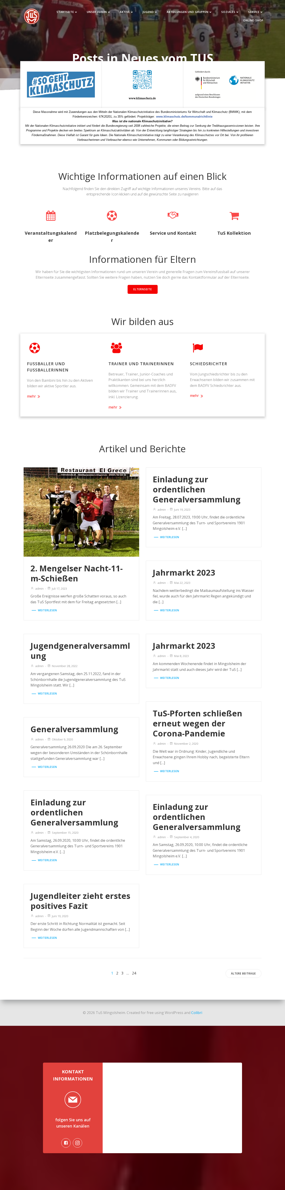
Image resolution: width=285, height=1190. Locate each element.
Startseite (65, 12)
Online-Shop (253, 20)
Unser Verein (97, 12)
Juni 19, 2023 (182, 510)
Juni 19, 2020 (60, 916)
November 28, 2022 (64, 666)
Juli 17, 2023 (59, 589)
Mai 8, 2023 (181, 656)
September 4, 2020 (186, 837)
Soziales (228, 12)
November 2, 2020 (186, 744)
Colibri (196, 1012)
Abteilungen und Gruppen (187, 12)
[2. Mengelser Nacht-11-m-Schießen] (81, 511)
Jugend (148, 12)
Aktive (125, 12)
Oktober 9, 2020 (62, 739)
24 (134, 973)
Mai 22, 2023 (182, 583)
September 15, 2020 (65, 833)
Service (253, 12)
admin (39, 589)
